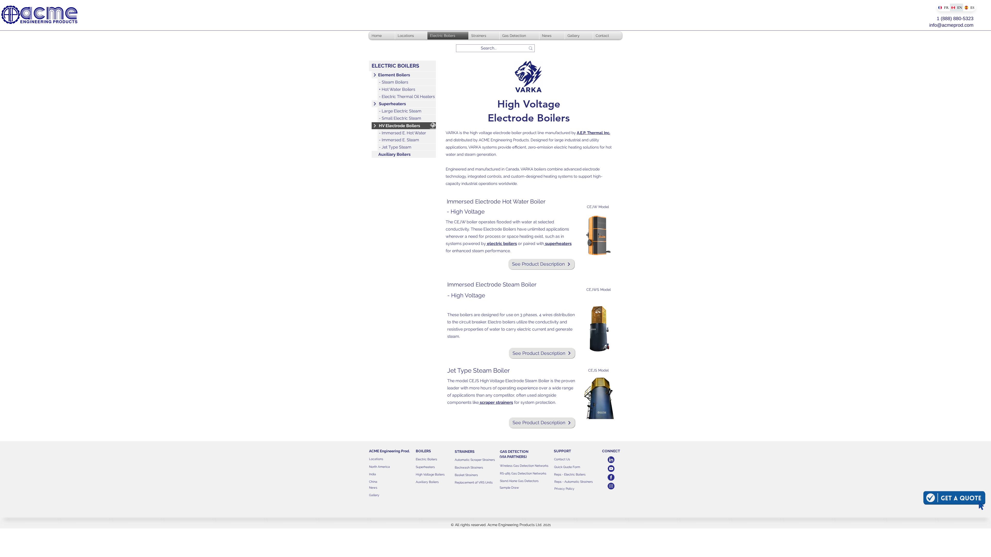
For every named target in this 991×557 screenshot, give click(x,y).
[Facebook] (611, 477)
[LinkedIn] (611, 459)
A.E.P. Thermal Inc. (593, 132)
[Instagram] (611, 485)
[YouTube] (611, 468)
